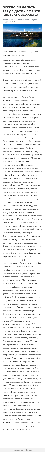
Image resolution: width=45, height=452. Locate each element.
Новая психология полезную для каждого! (20, 20)
